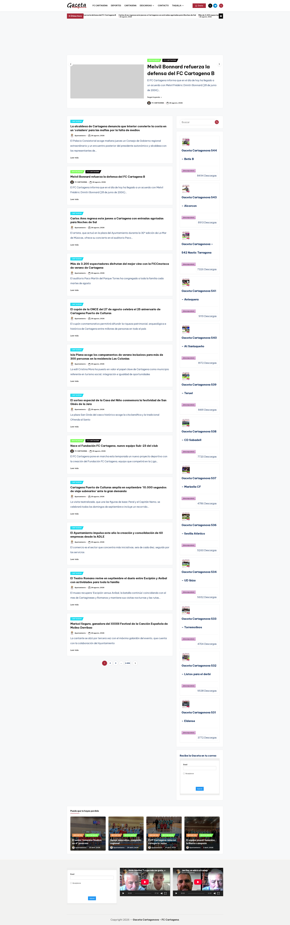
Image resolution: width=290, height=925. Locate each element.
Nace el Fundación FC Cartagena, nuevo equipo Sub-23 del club (177, 39)
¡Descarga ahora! (188, 143)
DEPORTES (78, 808)
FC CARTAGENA (170, 26)
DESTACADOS (154, 26)
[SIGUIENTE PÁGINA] (135, 635)
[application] (145, 854)
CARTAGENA (77, 94)
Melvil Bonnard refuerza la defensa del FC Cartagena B (107, 149)
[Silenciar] (162, 866)
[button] (199, 5)
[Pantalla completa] (165, 866)
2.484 (127, 636)
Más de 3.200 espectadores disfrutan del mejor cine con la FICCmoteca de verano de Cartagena (183, 15)
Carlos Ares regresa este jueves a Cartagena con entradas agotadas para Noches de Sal (100, 15)
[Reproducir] (123, 866)
